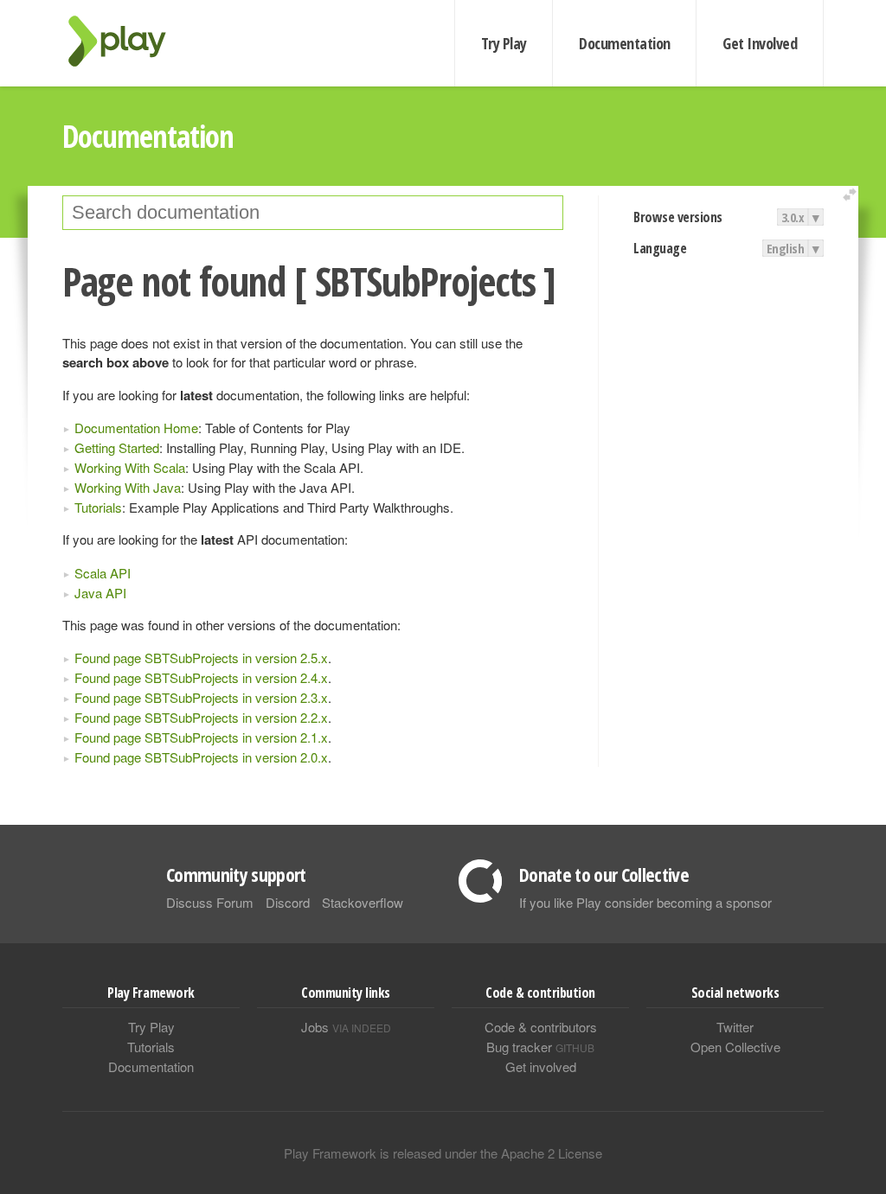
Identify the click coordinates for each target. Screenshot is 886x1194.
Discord (288, 902)
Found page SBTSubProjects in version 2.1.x (201, 737)
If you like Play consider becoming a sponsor (645, 902)
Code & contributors (541, 1027)
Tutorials (98, 507)
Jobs (346, 1027)
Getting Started (116, 447)
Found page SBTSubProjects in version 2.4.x (201, 677)
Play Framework (127, 41)
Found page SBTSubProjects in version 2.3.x (201, 697)
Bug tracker (540, 1047)
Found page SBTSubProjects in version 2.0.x (201, 757)
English (786, 248)
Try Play (504, 43)
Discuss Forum (210, 902)
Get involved (540, 1066)
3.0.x (793, 217)
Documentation (624, 43)
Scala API (102, 573)
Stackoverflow (362, 902)
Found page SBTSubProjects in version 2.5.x (201, 657)
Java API (100, 593)
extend (852, 194)
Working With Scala (129, 467)
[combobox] (312, 212)
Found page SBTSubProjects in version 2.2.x (201, 717)
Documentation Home (136, 427)
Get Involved (759, 43)
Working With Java (127, 487)
